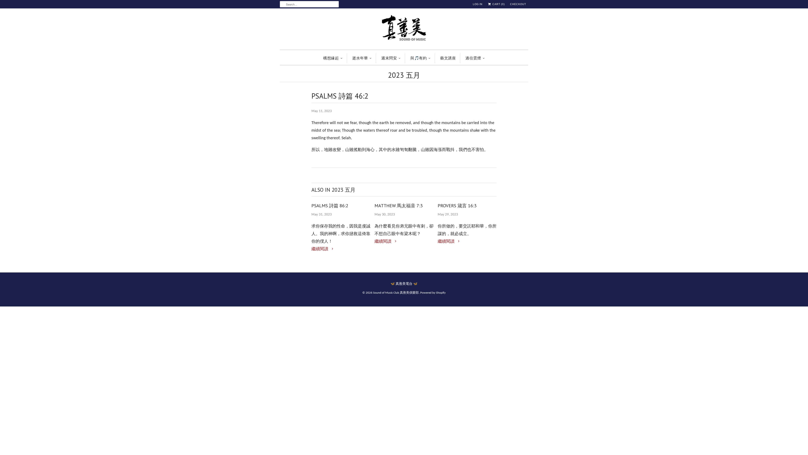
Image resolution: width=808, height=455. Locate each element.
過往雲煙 (473, 58)
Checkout (518, 4)
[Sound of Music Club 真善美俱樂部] (404, 30)
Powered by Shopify (433, 292)
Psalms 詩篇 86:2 (329, 206)
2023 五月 (404, 75)
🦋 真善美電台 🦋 (404, 284)
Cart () (498, 4)
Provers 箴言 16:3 (457, 206)
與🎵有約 (418, 58)
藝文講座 (448, 58)
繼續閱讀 (320, 249)
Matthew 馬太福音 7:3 (399, 206)
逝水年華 (360, 58)
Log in (477, 4)
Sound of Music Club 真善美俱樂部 (396, 292)
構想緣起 (331, 58)
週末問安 (389, 58)
